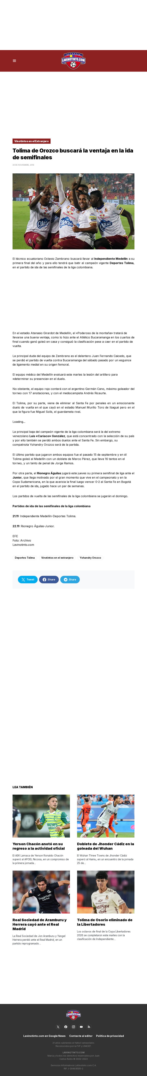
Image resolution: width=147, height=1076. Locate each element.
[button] (14, 61)
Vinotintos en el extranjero (57, 557)
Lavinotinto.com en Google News (44, 1035)
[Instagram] (73, 1026)
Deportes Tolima (25, 557)
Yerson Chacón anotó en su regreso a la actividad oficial (39, 846)
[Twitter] (58, 1026)
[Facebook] (66, 1026)
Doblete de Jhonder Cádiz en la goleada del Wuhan (105, 846)
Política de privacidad (110, 1035)
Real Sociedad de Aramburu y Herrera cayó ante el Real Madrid (40, 924)
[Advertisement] (73, 25)
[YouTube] (81, 1026)
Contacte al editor (81, 1035)
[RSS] (89, 1026)
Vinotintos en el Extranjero (31, 141)
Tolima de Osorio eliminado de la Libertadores (104, 922)
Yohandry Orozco (90, 557)
